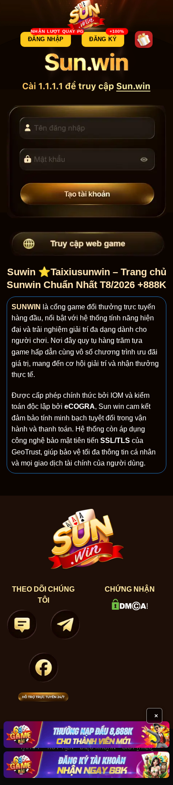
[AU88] (86, 734)
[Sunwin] (86, 15)
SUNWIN (26, 307)
